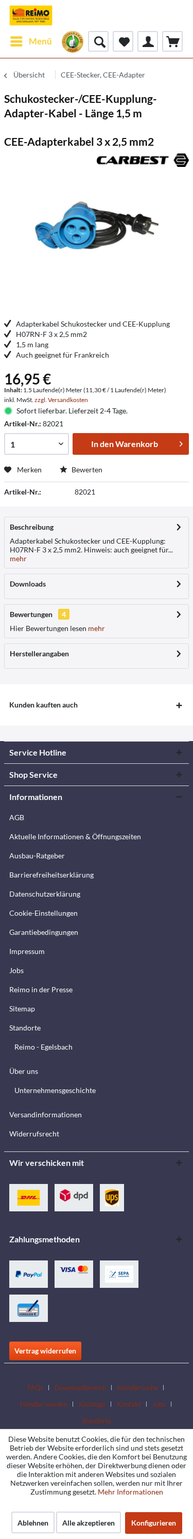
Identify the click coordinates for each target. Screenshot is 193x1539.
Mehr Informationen (130, 1491)
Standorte (25, 1027)
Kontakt (129, 1404)
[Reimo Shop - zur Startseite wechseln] (30, 15)
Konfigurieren (153, 1522)
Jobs (16, 970)
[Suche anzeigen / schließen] (98, 41)
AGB (16, 817)
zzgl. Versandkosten (61, 400)
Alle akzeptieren (88, 1522)
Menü (40, 41)
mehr (18, 558)
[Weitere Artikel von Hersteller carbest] (143, 162)
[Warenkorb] (172, 41)
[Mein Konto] (147, 41)
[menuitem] (30, 41)
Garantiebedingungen (43, 932)
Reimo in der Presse (41, 989)
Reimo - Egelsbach (43, 1046)
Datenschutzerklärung (44, 893)
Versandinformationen (45, 1114)
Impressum (27, 951)
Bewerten (86, 469)
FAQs (35, 1387)
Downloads (28, 583)
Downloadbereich (80, 1387)
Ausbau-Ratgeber (37, 855)
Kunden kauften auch (43, 704)
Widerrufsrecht (34, 1133)
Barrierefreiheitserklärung (51, 874)
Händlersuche (137, 1387)
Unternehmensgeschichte (55, 1090)
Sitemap (22, 1008)
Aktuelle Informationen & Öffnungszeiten (75, 836)
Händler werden (43, 1404)
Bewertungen (31, 614)
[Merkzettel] (123, 41)
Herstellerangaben (39, 653)
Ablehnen (32, 1522)
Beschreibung (32, 526)
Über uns (23, 1071)
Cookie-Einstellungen (43, 913)
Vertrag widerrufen (45, 1350)
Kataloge (92, 1404)
